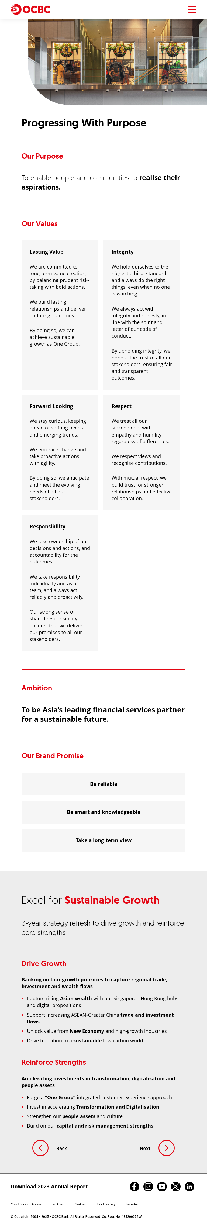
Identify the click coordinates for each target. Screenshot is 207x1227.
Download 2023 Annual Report (49, 1186)
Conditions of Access (26, 1204)
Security (132, 1204)
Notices (80, 1204)
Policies (58, 1204)
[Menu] (192, 9)
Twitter (176, 1186)
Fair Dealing (106, 1204)
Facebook (134, 1186)
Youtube (162, 1186)
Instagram (148, 1186)
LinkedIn (189, 1186)
